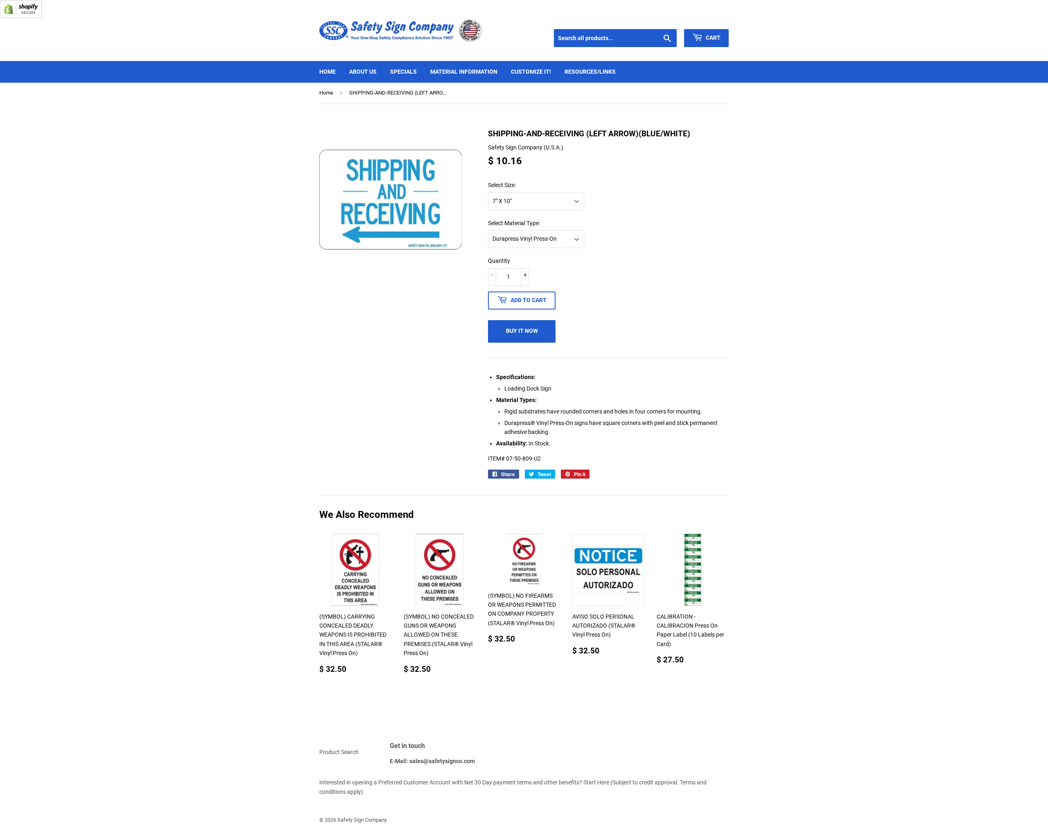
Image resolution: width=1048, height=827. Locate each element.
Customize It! (531, 71)
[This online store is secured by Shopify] (21, 16)
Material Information (463, 71)
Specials (403, 71)
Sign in (670, 19)
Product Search (339, 752)
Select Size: (502, 185)
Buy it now (522, 331)
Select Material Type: (514, 223)
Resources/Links (590, 71)
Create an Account (709, 19)
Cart (712, 37)
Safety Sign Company (362, 820)
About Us (363, 71)
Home (327, 71)
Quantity (499, 261)
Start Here (596, 782)
